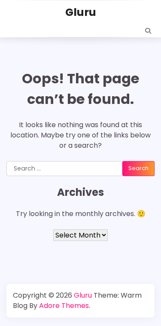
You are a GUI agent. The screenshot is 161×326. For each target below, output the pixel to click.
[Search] (148, 30)
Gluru (80, 12)
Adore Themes (64, 306)
